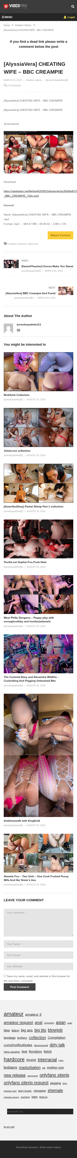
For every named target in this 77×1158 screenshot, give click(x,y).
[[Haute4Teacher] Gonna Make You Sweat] (38, 265)
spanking (25, 1097)
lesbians (10, 1067)
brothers (22, 1037)
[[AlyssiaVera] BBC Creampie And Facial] (38, 292)
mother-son (55, 1067)
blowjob (55, 1030)
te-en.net (9, 1126)
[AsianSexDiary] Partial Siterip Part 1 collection (33, 506)
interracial (33, 244)
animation (49, 1023)
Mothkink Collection (17, 394)
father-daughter (12, 1052)
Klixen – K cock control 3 (38, 1111)
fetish (48, 1052)
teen (35, 1097)
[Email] (18, 330)
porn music (25, 1090)
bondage (10, 1038)
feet (24, 1052)
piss (65, 1083)
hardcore (22, 244)
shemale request (11, 1097)
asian (61, 1022)
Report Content (60, 235)
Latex (61, 1060)
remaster (39, 1091)
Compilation (56, 1038)
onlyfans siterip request (26, 1082)
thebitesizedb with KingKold (22, 820)
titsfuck (43, 1097)
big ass (27, 1030)
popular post (10, 1091)
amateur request (18, 1022)
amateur (12, 244)
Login (71, 17)
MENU (8, 17)
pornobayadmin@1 (29, 324)
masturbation (30, 1067)
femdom (35, 1052)
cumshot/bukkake (18, 1045)
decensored (41, 1045)
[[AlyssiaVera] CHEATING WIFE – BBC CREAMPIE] (38, 371)
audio (69, 1023)
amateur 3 (33, 1015)
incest (31, 1060)
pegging (55, 1083)
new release (15, 1075)
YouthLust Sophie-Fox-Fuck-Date (25, 562)
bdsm (15, 1030)
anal (38, 1022)
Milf (43, 1068)
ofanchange (32, 1076)
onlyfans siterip (54, 1074)
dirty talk (57, 1045)
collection (37, 1037)
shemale (55, 1090)
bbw (7, 1030)
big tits (40, 1030)
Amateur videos (34, 80)
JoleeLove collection (17, 450)
